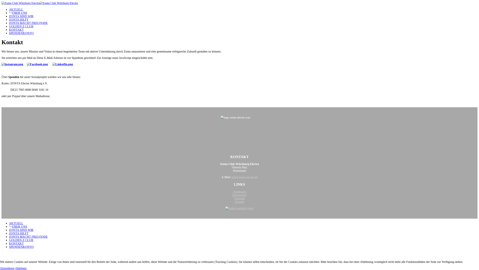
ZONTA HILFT (18, 19)
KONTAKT (16, 29)
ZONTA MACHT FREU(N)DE (28, 23)
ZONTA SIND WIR (21, 16)
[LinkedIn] (62, 64)
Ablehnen (21, 268)
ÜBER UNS (19, 12)
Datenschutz (239, 195)
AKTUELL (16, 9)
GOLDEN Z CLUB (21, 26)
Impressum (239, 191)
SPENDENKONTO (21, 33)
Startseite (239, 198)
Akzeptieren (7, 268)
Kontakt (239, 201)
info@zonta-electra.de (244, 177)
